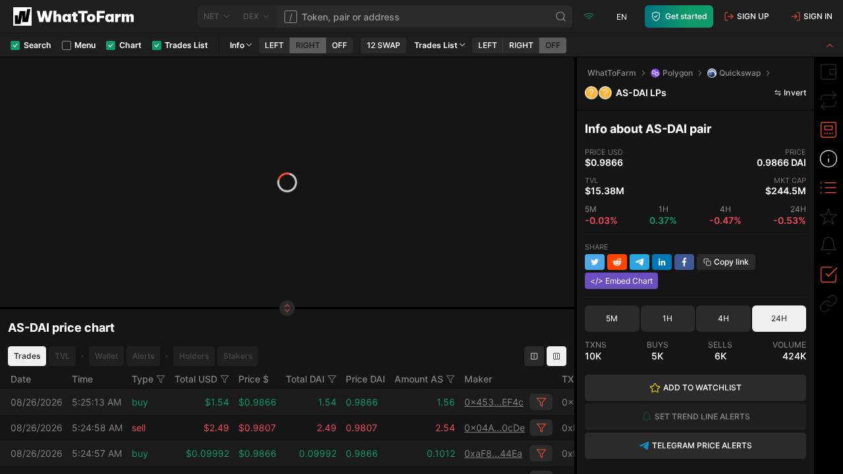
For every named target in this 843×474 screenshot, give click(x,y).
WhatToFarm (611, 73)
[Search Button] (561, 16)
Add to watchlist (702, 387)
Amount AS (418, 378)
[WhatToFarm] (77, 16)
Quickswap (740, 73)
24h (779, 318)
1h (667, 318)
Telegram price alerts (702, 445)
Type (142, 378)
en (621, 17)
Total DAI (305, 378)
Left (274, 45)
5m (612, 318)
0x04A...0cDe (494, 427)
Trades (27, 356)
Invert (795, 92)
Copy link (731, 262)
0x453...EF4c (494, 402)
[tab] (828, 71)
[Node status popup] (589, 16)
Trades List (436, 45)
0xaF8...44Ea (493, 453)
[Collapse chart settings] (830, 45)
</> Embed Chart (621, 281)
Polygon (678, 73)
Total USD (196, 378)
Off (339, 45)
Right (308, 45)
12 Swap (383, 45)
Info (237, 45)
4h (723, 318)
